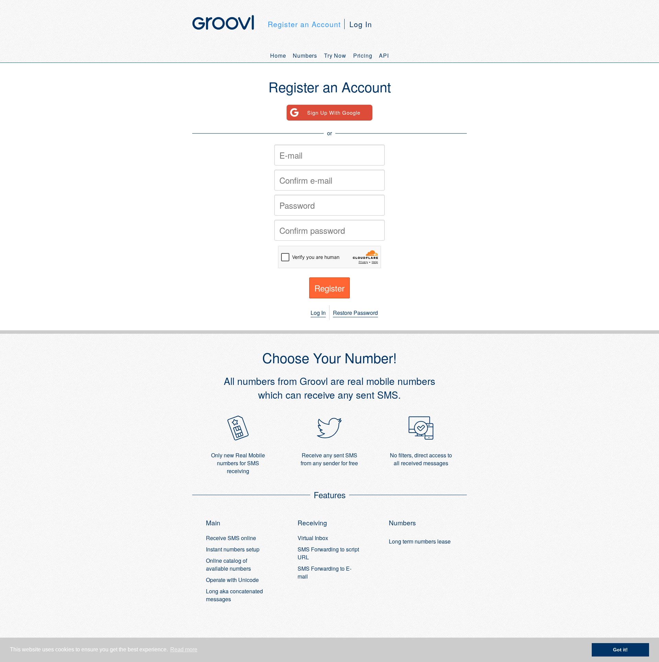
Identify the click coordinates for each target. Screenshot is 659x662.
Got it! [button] (620, 649)
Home (278, 55)
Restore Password (355, 313)
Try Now (335, 55)
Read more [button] (183, 649)
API (384, 55)
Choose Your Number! (329, 357)
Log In (360, 24)
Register (329, 288)
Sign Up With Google (333, 112)
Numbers (305, 55)
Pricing (362, 55)
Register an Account (304, 24)
